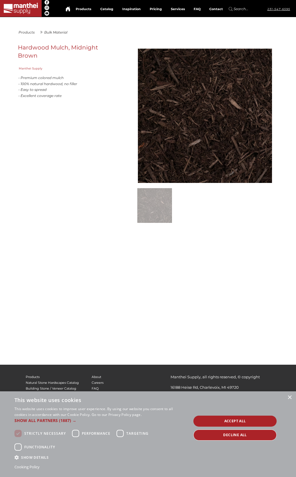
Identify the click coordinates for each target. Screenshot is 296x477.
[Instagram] (47, 7)
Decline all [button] (235, 434)
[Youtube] (47, 13)
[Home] (68, 9)
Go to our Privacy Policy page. (117, 414)
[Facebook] (47, 2)
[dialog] (148, 434)
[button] (100, 420)
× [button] (289, 397)
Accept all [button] (235, 421)
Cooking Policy (27, 466)
